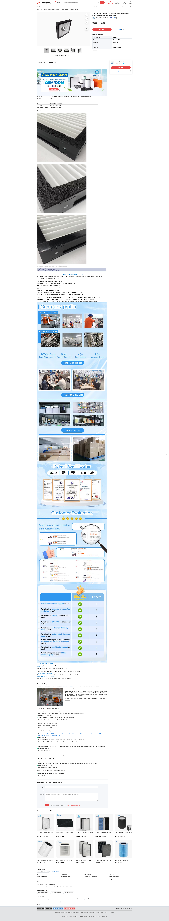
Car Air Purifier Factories (65, 898)
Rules (131, 6)
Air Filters (48, 733)
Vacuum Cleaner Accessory (113, 876)
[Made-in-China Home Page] (44, 2)
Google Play (48, 908)
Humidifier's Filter (40, 879)
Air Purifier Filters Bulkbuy (54, 902)
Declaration (98, 916)
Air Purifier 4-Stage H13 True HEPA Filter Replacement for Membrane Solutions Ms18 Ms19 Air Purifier (103, 834)
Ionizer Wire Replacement (43, 892)
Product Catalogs (55, 871)
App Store (40, 908)
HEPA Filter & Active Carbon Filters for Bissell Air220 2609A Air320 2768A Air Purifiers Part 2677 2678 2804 (103, 860)
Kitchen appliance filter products (67, 879)
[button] (98, 2)
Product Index (107, 912)
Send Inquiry (102, 29)
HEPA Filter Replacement (56, 892)
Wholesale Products (84, 912)
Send (47, 805)
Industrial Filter (64, 874)
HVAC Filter (39, 874)
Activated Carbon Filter (68, 892)
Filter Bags (96, 733)
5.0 (116, 63)
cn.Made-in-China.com (97, 913)
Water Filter (86, 879)
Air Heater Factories (53, 898)
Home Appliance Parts (55, 9)
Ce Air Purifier (108, 898)
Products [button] (58, 2)
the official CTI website (68, 686)
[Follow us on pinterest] (129, 908)
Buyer (102, 6)
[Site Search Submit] (102, 2)
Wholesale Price (92, 912)
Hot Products (57, 912)
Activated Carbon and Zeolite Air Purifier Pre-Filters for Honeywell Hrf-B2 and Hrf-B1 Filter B (64, 834)
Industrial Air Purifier (42, 902)
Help (108, 6)
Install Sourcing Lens (70, 908)
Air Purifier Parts (65, 9)
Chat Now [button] (123, 29)
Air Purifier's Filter (111, 874)
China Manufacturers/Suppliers (74, 912)
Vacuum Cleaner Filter (41, 876)
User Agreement (92, 916)
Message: (42, 794)
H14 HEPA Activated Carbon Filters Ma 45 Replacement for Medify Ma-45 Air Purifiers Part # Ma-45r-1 (84, 834)
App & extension (116, 6)
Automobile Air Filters (88, 733)
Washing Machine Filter (113, 879)
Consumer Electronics (45, 9)
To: (43, 790)
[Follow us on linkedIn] (131, 908)
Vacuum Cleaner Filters (70, 733)
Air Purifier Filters (60, 733)
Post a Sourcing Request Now (74, 805)
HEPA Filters (53, 733)
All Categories (41, 6)
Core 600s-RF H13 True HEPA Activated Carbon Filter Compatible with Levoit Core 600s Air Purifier (45, 860)
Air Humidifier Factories (77, 898)
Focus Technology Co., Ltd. (75, 916)
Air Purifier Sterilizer (89, 898)
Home (38, 9)
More (38, 904)
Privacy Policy (104, 916)
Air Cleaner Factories (42, 898)
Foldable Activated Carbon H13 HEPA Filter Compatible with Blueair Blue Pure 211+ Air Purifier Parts (64, 860)
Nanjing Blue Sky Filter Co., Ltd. (102, 17)
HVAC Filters (102, 733)
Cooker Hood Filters (56, 735)
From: (43, 787)
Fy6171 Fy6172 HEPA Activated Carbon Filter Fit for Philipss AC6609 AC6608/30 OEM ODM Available (45, 834)
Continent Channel (100, 912)
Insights (112, 912)
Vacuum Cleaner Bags (65, 876)
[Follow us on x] (123, 908)
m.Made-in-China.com (88, 913)
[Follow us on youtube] (127, 908)
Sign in (130, 3)
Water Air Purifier (99, 898)
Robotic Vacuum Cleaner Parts (45, 735)
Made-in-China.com (78, 913)
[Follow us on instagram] (125, 908)
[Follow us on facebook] (121, 908)
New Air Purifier (117, 898)
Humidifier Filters (79, 733)
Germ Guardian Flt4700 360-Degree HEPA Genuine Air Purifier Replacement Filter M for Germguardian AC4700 (123, 834)
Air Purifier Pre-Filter (74, 9)
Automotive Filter (87, 874)
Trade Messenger (58, 908)
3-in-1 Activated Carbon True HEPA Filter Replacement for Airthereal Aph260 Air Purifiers (84, 860)
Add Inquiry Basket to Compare (63, 55)
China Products (64, 912)
